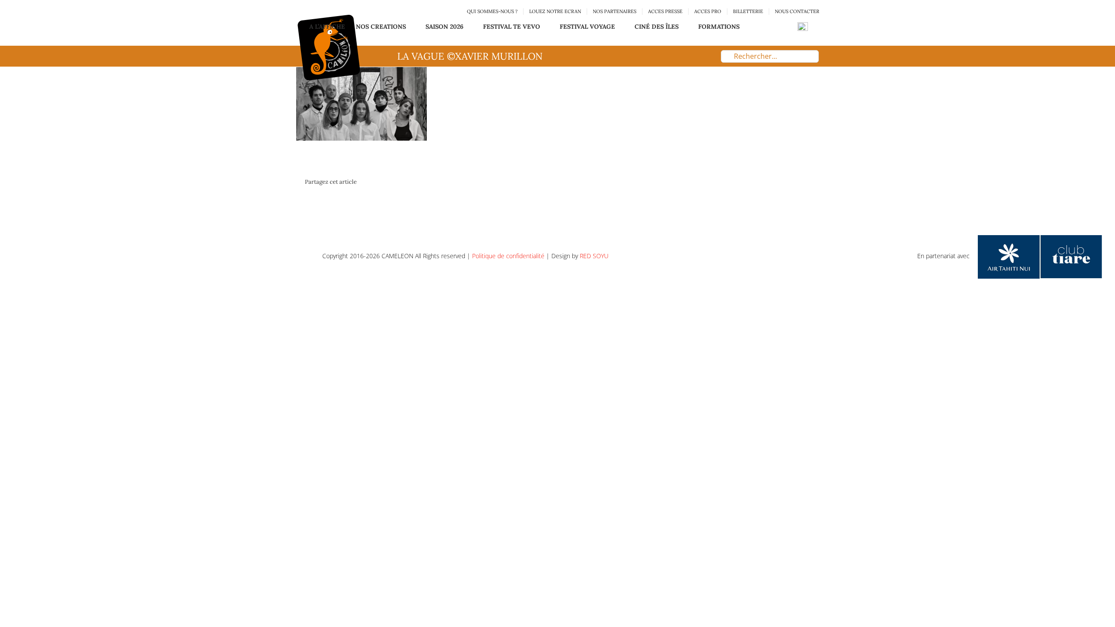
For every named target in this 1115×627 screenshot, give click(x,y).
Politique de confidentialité (508, 256)
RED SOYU (594, 256)
